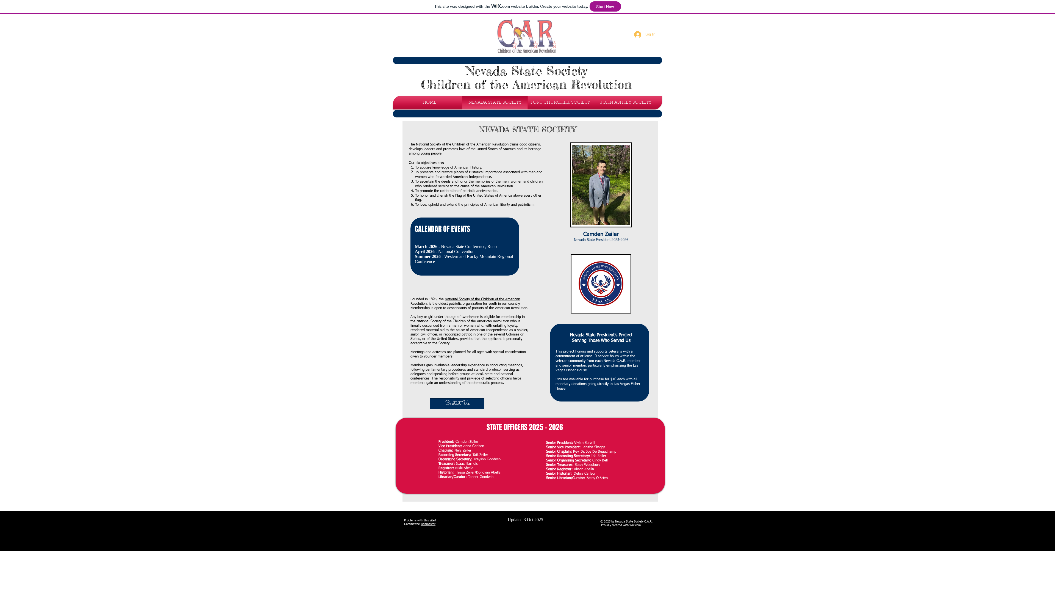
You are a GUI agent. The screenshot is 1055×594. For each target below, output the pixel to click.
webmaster (428, 524)
